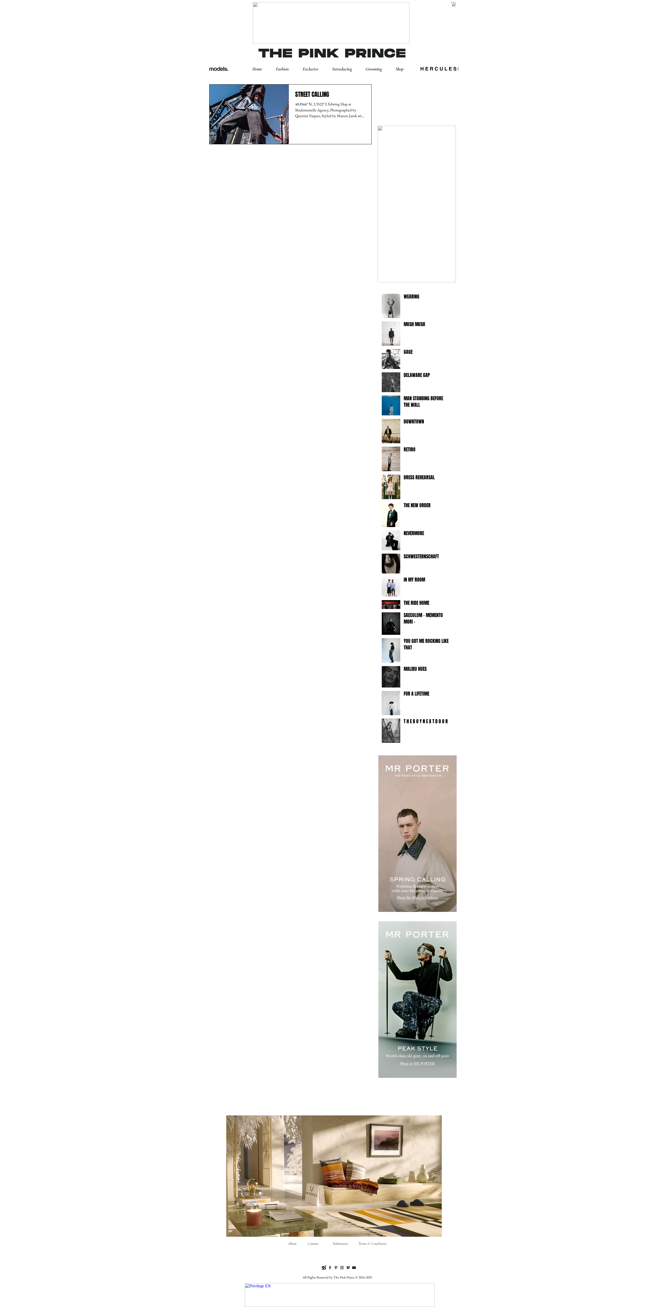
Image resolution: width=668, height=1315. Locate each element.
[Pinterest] (336, 1267)
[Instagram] (342, 1267)
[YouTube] (354, 1267)
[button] (286, 69)
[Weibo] (324, 1267)
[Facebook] (330, 1267)
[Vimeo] (348, 1267)
